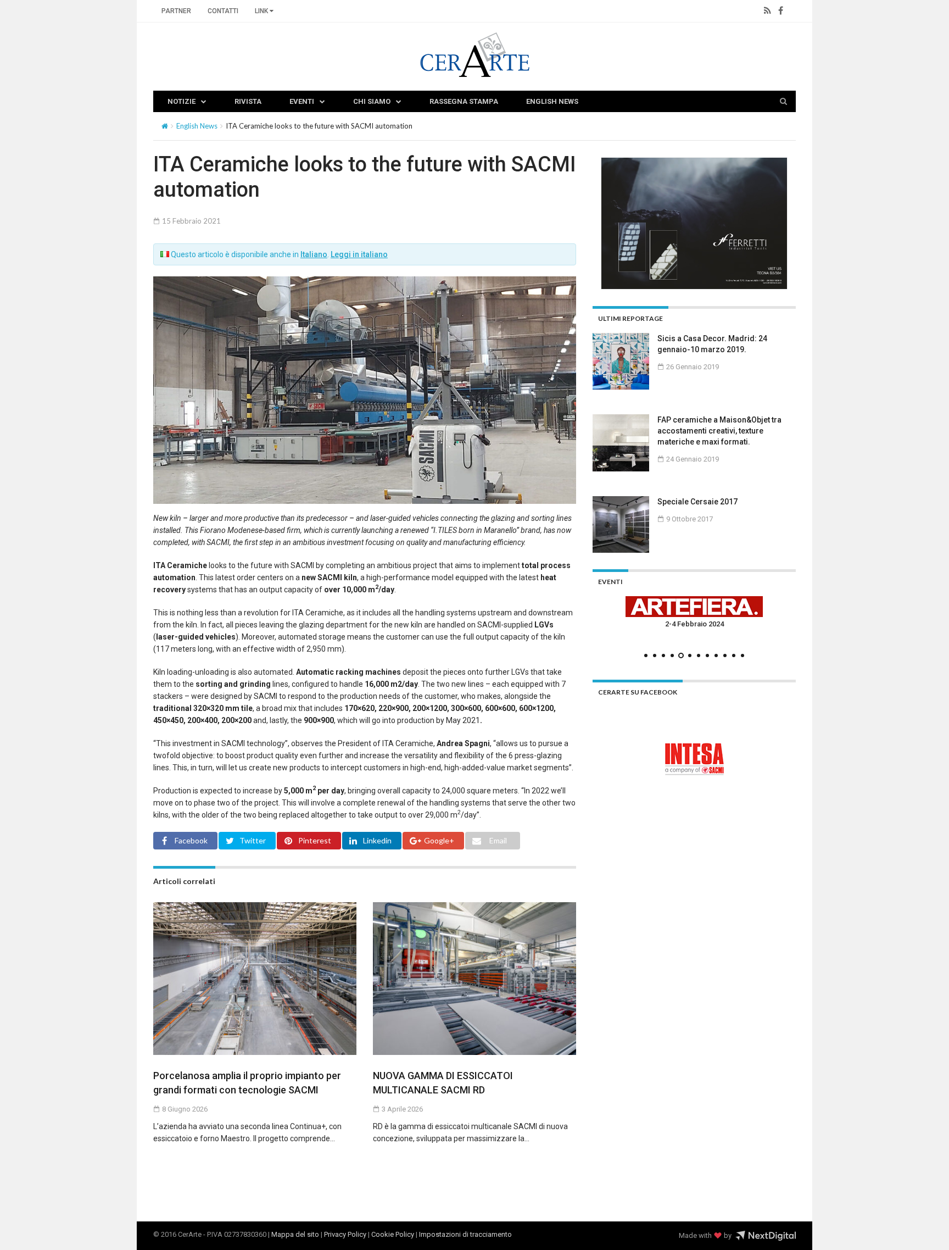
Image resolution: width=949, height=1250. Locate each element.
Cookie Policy (392, 1234)
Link (262, 11)
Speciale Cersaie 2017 (697, 501)
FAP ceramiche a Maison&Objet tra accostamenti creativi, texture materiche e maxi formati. (719, 430)
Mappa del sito (295, 1234)
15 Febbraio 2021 (190, 220)
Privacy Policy (345, 1234)
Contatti (223, 11)
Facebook (191, 840)
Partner (176, 11)
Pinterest (314, 840)
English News (552, 101)
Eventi (301, 101)
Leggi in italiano (359, 254)
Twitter (252, 840)
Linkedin (377, 840)
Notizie (182, 101)
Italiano (313, 254)
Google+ (439, 840)
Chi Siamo (371, 101)
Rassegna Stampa (463, 101)
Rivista (248, 101)
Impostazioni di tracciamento (465, 1234)
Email (498, 840)
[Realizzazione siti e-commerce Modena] (765, 1236)
